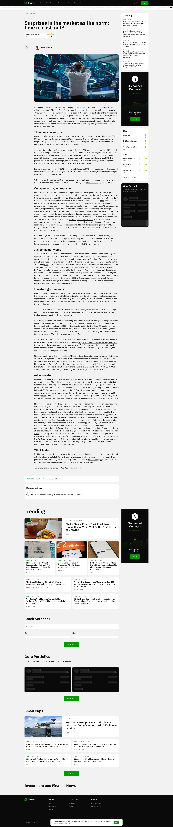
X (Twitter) (72, 803)
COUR (42, 587)
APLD (28, 764)
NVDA (28, 606)
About (50, 803)
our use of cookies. (65, 823)
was (75, 198)
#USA (38, 479)
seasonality (93, 459)
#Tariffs (58, 479)
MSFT (82, 589)
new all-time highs (93, 182)
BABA (60, 570)
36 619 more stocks (130, 177)
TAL (33, 587)
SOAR (76, 750)
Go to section (71, 644)
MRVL (28, 572)
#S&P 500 (30, 479)
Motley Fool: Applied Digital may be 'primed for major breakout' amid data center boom (46, 760)
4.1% (46, 264)
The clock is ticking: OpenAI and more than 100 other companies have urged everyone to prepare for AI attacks (94, 584)
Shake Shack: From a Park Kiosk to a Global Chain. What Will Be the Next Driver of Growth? (91, 527)
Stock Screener (51, 3)
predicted (52, 367)
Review (82, 3)
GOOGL (87, 589)
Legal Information (53, 813)
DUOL (28, 587)
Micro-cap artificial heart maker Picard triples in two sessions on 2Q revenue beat (94, 760)
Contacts (50, 810)
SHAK (67, 534)
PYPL (92, 572)
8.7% (65, 208)
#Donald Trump (47, 479)
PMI (75, 764)
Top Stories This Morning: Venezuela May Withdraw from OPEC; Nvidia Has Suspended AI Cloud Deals (46, 601)
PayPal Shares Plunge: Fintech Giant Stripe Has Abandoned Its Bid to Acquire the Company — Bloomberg (103, 566)
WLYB (37, 587)
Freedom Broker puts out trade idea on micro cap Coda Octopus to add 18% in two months (91, 725)
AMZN (76, 589)
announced (103, 254)
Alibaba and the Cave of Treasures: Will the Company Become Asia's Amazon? (70, 565)
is (98, 331)
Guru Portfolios (73, 3)
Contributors (52, 806)
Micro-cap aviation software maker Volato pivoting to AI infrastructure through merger (95, 745)
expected (38, 298)
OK (116, 822)
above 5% (50, 382)
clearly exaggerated (105, 414)
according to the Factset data (81, 219)
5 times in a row (95, 409)
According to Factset (42, 136)
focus (102, 200)
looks (68, 169)
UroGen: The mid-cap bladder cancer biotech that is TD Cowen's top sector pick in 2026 (47, 745)
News (42, 3)
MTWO (81, 750)
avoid (43, 395)
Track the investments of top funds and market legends (48, 662)
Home (26, 14)
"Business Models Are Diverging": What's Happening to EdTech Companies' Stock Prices (45, 583)
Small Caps (62, 3)
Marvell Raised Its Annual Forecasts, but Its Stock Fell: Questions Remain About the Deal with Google (38, 566)
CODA (68, 732)
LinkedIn (72, 806)
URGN (28, 750)
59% (45, 390)
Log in (145, 3)
